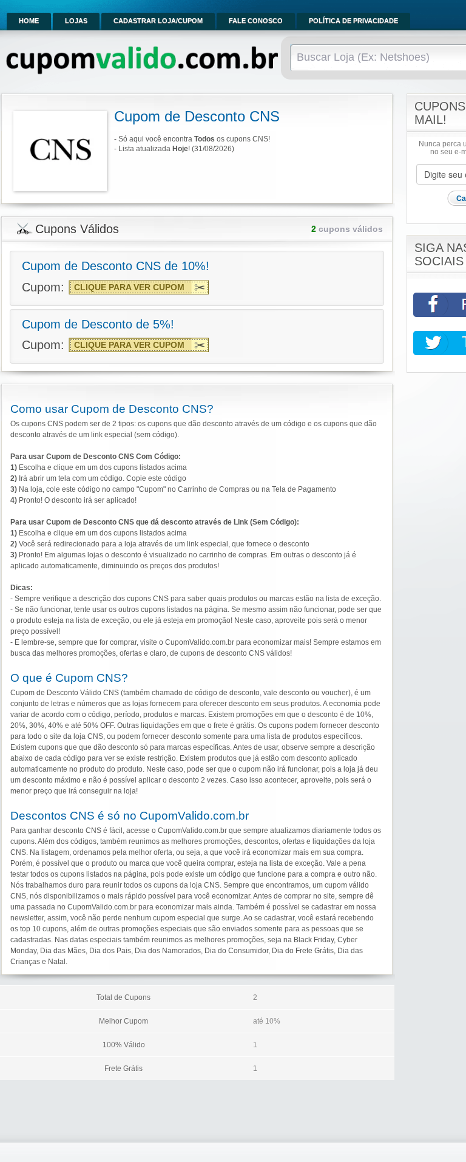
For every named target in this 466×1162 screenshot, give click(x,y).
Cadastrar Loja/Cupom (158, 20)
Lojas (76, 20)
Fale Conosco (256, 20)
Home (29, 20)
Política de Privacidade (353, 20)
